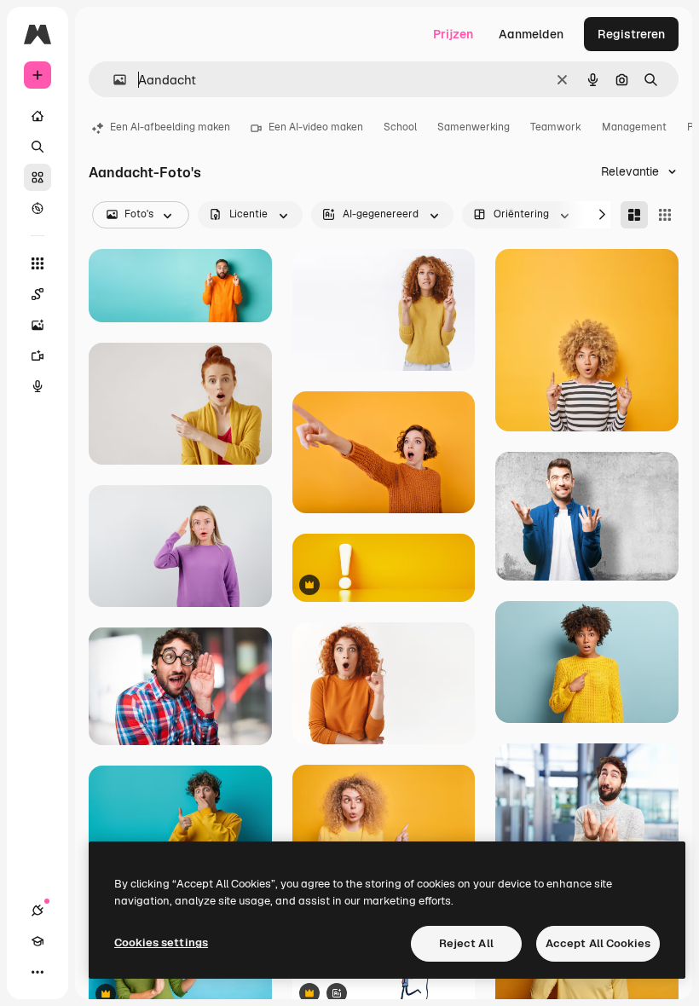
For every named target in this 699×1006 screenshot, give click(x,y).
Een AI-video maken (316, 127)
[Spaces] (37, 294)
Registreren (631, 34)
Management (634, 127)
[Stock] (37, 177)
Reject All (466, 943)
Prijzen (453, 34)
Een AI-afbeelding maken (170, 127)
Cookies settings (161, 942)
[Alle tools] (37, 263)
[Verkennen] (37, 208)
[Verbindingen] (37, 910)
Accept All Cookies (598, 943)
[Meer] (37, 972)
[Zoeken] (37, 146)
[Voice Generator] (37, 386)
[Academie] (37, 941)
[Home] (37, 116)
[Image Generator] (37, 324)
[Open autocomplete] (113, 79)
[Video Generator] (37, 355)
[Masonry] (634, 214)
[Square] (665, 214)
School (400, 127)
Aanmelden (531, 34)
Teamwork (555, 127)
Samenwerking (473, 127)
